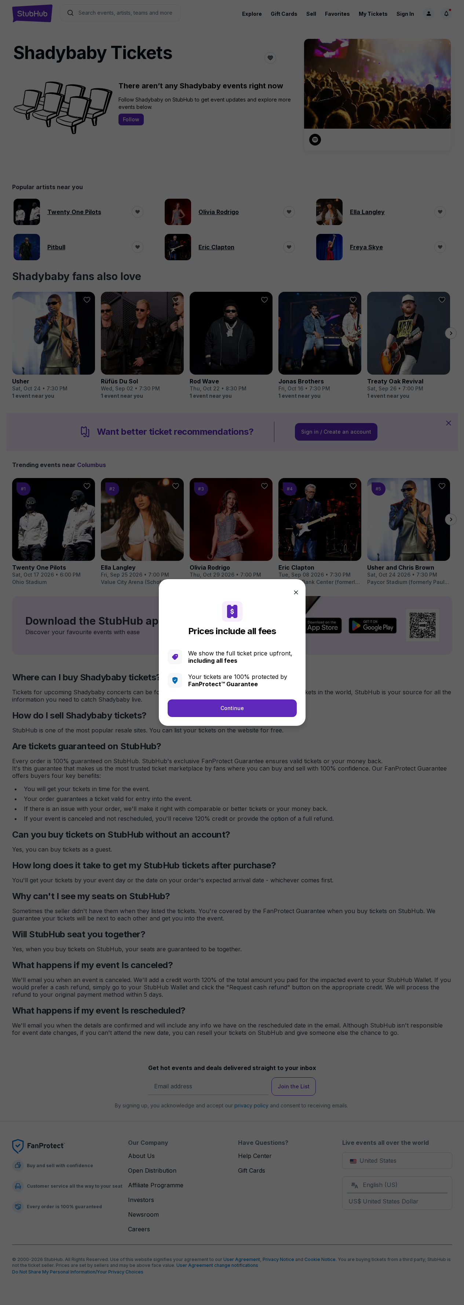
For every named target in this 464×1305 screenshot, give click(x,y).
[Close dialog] (296, 592)
